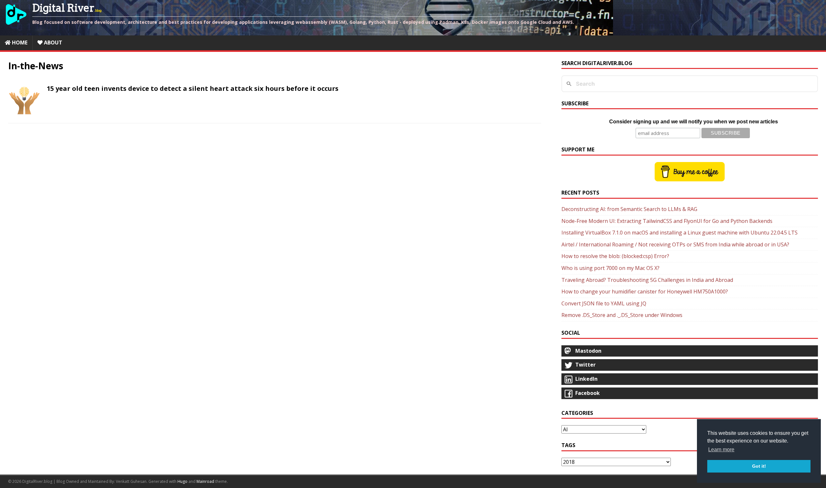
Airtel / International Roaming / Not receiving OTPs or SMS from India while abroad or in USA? (675, 244)
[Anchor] (43, 88)
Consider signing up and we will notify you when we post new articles (693, 121)
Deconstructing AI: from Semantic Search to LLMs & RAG (629, 209)
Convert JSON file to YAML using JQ (603, 303)
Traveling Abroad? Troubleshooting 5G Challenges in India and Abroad (647, 279)
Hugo (182, 481)
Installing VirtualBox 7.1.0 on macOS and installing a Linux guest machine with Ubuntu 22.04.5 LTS (679, 232)
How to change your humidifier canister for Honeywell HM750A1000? (644, 291)
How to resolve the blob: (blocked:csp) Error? (615, 256)
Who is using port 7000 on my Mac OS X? (610, 268)
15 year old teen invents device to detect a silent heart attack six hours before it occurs (192, 88)
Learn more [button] (721, 449)
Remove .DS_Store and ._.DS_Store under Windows (621, 315)
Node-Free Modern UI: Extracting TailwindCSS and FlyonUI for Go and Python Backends (666, 221)
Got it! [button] (759, 466)
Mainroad (205, 481)
